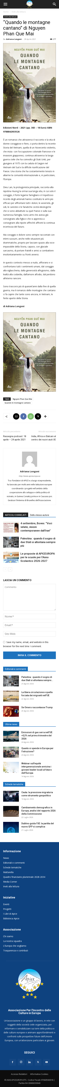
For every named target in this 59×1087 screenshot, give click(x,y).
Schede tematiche (12, 867)
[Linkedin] (29, 1062)
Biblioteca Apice (11, 918)
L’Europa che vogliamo (14, 945)
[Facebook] (23, 416)
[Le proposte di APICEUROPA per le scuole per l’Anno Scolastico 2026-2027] (11, 557)
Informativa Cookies (39, 1074)
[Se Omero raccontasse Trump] (11, 711)
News (6, 857)
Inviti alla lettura (19, 11)
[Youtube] (46, 1062)
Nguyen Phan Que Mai (22, 399)
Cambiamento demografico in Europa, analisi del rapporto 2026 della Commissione (38, 810)
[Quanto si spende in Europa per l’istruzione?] (11, 752)
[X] (38, 416)
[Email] (16, 416)
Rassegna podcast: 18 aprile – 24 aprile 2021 (14, 438)
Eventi (6, 904)
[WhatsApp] (31, 416)
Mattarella (8, 872)
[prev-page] (5, 569)
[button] (5, 4)
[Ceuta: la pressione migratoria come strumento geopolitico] (11, 796)
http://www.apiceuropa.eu (29, 476)
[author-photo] (29, 466)
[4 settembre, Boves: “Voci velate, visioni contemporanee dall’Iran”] (11, 527)
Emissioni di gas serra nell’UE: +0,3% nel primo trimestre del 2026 (37, 735)
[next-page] (10, 569)
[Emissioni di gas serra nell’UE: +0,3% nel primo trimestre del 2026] (11, 736)
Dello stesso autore (39, 515)
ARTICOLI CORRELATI (15, 515)
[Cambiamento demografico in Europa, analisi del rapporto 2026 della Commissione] (11, 811)
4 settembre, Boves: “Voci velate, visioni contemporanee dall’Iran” (36, 527)
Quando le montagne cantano (18, 403)
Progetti (7, 908)
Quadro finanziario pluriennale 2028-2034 (24, 876)
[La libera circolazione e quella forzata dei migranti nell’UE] (11, 696)
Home (6, 11)
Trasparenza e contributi (15, 950)
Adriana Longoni (14, 39)
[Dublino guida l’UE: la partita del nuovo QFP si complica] (11, 827)
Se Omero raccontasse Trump (37, 707)
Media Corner (10, 881)
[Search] (54, 4)
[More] (45, 416)
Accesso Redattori (19, 1074)
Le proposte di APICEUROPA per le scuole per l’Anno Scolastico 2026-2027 (37, 557)
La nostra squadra (12, 941)
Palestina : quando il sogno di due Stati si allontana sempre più (38, 542)
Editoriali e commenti (14, 862)
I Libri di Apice (10, 913)
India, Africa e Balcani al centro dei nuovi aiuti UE (43, 438)
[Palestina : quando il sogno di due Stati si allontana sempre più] (11, 542)
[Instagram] (21, 1062)
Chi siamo (8, 936)
